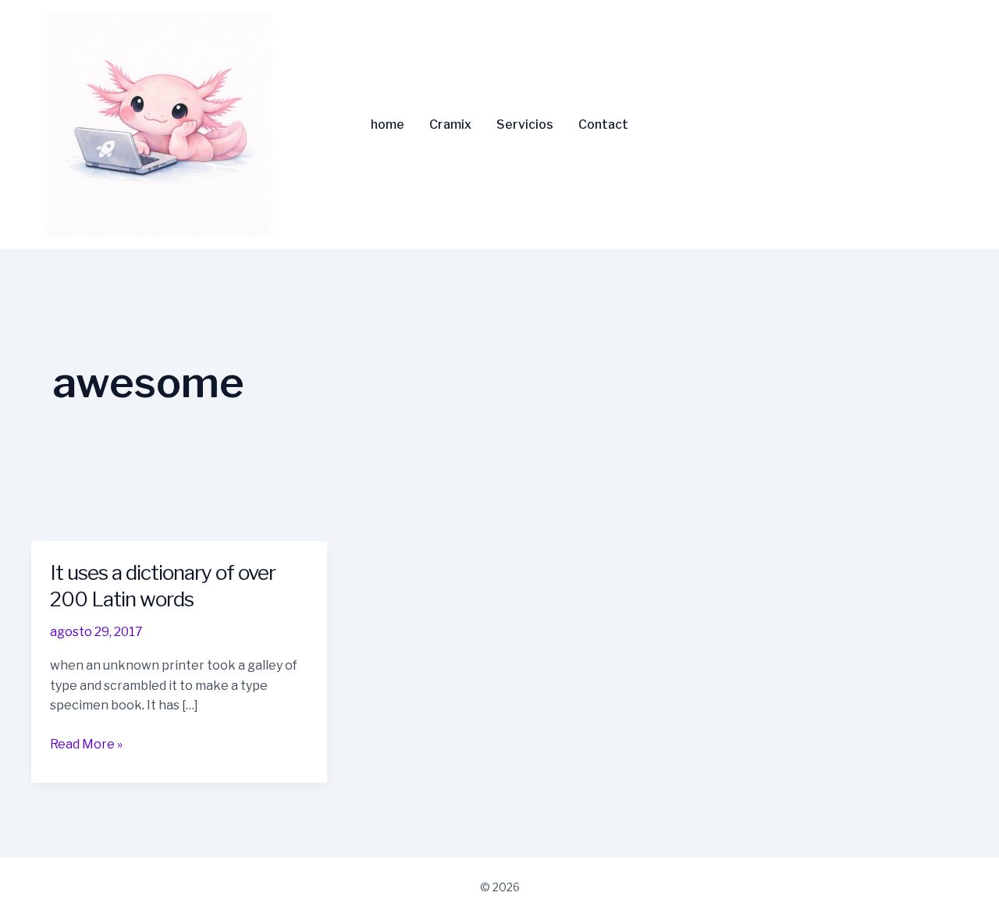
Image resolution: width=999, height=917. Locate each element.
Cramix (450, 125)
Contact (603, 125)
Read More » (86, 743)
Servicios (524, 125)
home (387, 125)
